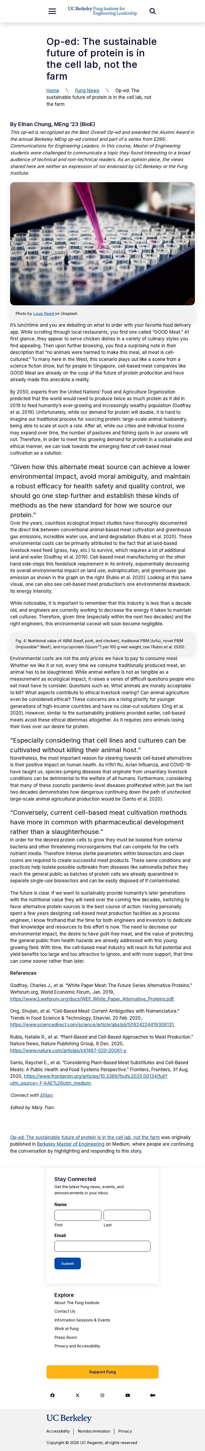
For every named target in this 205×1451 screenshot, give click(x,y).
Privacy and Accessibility (77, 1345)
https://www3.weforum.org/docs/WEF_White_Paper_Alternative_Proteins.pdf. (92, 999)
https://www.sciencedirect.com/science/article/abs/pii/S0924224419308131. (92, 1024)
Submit (67, 1263)
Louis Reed (44, 313)
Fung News (87, 90)
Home (52, 90)
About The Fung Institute (76, 1302)
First (58, 1224)
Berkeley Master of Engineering (70, 1144)
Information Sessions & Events (82, 1320)
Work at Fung (66, 1328)
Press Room (65, 1337)
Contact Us (64, 1311)
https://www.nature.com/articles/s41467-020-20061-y (68, 1050)
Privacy (125, 1431)
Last (108, 1224)
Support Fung (102, 1371)
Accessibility (58, 1431)
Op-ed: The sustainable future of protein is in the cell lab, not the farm (85, 1137)
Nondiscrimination (94, 1431)
